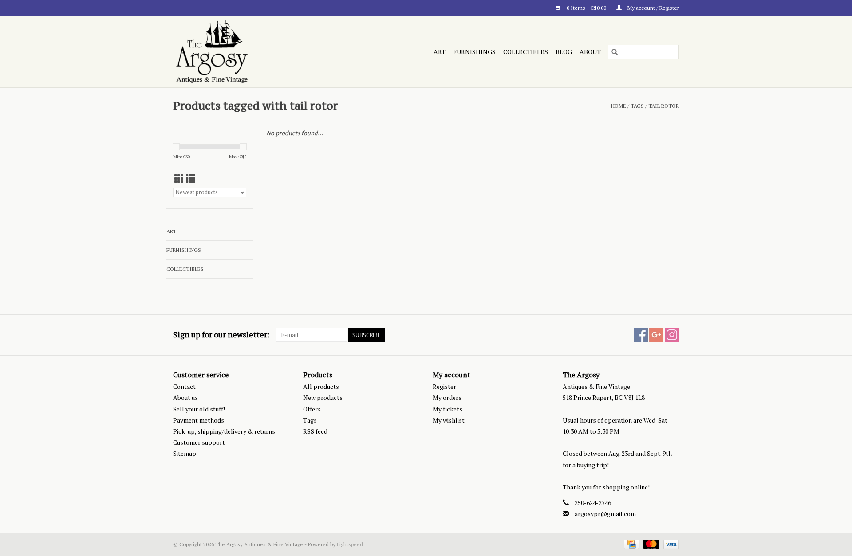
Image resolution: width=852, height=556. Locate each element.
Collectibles (525, 51)
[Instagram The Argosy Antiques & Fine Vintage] (672, 335)
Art (440, 51)
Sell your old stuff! (199, 409)
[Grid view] (179, 178)
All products (321, 386)
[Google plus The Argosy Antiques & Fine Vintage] (656, 335)
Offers (312, 409)
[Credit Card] (630, 543)
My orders (447, 397)
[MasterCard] (650, 543)
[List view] (190, 178)
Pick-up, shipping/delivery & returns (224, 431)
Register (444, 386)
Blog (564, 51)
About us (185, 397)
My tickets (447, 409)
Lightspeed (350, 544)
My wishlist (449, 420)
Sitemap (184, 453)
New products (323, 397)
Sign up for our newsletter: (221, 334)
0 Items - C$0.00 (586, 7)
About (590, 51)
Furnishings (474, 51)
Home (618, 105)
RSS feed (315, 431)
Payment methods (198, 420)
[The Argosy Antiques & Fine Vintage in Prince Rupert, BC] (250, 52)
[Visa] (669, 543)
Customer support (199, 442)
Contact (184, 386)
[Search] (614, 52)
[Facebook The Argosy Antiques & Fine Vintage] (641, 335)
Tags (637, 105)
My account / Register (652, 7)
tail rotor (663, 105)
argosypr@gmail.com (605, 513)
